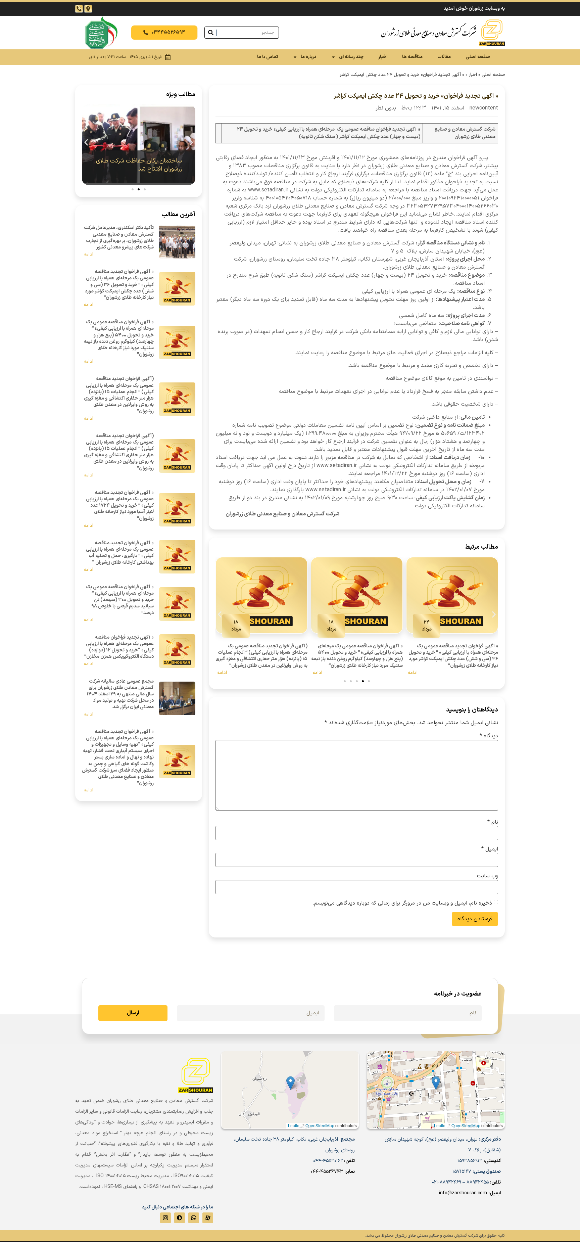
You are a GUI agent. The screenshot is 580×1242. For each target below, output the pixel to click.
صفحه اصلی (478, 56)
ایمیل (489, 849)
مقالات (444, 56)
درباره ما (308, 56)
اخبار (382, 56)
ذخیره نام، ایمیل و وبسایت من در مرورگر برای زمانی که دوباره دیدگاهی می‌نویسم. (402, 903)
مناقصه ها (412, 56)
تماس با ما (267, 56)
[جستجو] (211, 32)
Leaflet (440, 1125)
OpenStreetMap (465, 1125)
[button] (219, 614)
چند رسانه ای (351, 56)
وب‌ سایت (487, 876)
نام (492, 822)
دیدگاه (489, 736)
